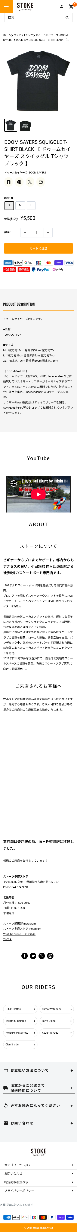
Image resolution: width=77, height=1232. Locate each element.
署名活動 (53, 637)
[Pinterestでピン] (19, 181)
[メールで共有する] (40, 181)
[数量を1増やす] (47, 232)
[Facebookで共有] (8, 181)
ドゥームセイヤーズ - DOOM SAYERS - (25, 172)
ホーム (7, 35)
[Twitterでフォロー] (33, 955)
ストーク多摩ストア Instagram (22, 928)
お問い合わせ (13, 1173)
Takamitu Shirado (16, 1020)
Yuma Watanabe (51, 1009)
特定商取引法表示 (16, 1182)
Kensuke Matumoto (17, 1032)
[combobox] (33, 17)
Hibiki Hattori (13, 1009)
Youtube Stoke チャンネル (19, 934)
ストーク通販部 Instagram (19, 923)
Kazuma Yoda (50, 1032)
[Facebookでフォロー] (24, 955)
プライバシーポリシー (19, 1190)
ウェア (17, 35)
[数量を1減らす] (25, 232)
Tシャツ (28, 35)
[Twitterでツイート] (30, 181)
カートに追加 (38, 248)
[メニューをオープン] (6, 6)
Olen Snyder (12, 1044)
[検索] (67, 17)
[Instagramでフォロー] (41, 958)
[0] (71, 6)
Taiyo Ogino (49, 1020)
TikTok (7, 939)
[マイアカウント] (61, 6)
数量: (7, 232)
